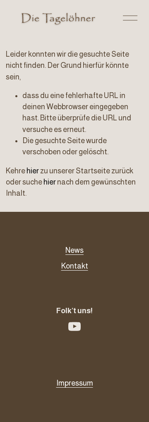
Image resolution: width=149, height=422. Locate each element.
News (74, 250)
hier (32, 171)
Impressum (74, 383)
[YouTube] (74, 326)
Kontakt (74, 266)
